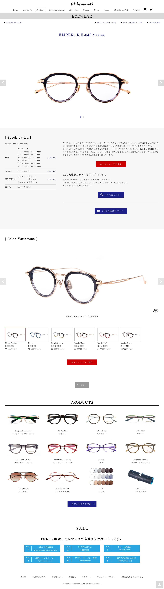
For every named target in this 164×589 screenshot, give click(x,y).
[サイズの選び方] (82, 551)
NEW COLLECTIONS (132, 22)
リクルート (86, 577)
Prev (3, 281)
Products (40, 10)
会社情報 (72, 577)
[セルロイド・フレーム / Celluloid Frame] (23, 456)
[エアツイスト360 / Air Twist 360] (62, 484)
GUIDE (82, 528)
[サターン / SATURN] (140, 427)
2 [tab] (83, 117)
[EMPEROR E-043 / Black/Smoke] (82, 82)
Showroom (74, 10)
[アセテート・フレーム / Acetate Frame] (140, 456)
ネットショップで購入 (111, 164)
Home (15, 10)
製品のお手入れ (39, 577)
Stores (86, 10)
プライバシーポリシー (106, 577)
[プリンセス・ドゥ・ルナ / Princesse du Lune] (62, 456)
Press (106, 10)
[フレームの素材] (122, 551)
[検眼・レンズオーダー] (42, 562)
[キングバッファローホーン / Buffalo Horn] (23, 427)
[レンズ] (101, 484)
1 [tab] (80, 117)
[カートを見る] (151, 10)
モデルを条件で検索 (81, 503)
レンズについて (112, 194)
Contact (136, 10)
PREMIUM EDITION (106, 22)
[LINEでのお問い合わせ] (122, 562)
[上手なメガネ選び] (42, 551)
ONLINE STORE (121, 10)
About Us (27, 10)
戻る (82, 384)
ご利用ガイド (56, 577)
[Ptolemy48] (82, 6)
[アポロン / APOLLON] (62, 427)
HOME (23, 577)
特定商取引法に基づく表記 (132, 577)
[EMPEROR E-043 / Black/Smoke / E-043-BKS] (82, 279)
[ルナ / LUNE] (101, 456)
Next (161, 281)
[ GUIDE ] (52, 157)
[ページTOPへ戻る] (159, 587)
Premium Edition (56, 10)
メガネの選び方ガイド (112, 211)
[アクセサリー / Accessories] (140, 484)
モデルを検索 (154, 22)
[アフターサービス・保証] (82, 562)
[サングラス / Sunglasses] (23, 484)
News (96, 10)
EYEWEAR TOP (13, 22)
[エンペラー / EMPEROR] (101, 427)
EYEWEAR (82, 16)
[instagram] (145, 10)
